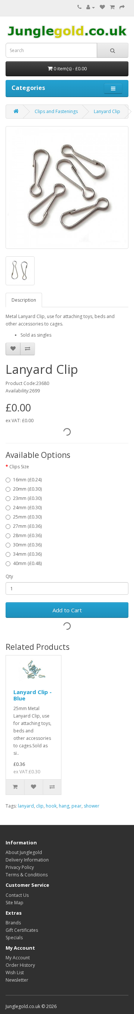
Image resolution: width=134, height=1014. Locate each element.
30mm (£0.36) (27, 545)
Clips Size (19, 466)
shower (91, 806)
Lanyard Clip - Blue (32, 695)
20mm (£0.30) (27, 489)
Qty (9, 576)
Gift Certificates (22, 930)
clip (40, 806)
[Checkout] (122, 7)
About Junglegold (24, 852)
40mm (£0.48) (27, 563)
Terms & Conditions (27, 875)
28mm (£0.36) (27, 535)
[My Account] (90, 7)
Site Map (14, 902)
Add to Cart (67, 610)
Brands (13, 923)
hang (64, 806)
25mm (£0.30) (27, 517)
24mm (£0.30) (27, 507)
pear (76, 806)
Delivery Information (27, 860)
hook (51, 806)
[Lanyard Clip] (67, 187)
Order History (20, 965)
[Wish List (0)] (102, 7)
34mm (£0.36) (27, 554)
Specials (14, 937)
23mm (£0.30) (27, 498)
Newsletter (17, 980)
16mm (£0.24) (27, 479)
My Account (18, 957)
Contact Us (17, 895)
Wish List (15, 972)
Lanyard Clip (107, 111)
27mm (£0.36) (27, 526)
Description (24, 300)
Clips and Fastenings (56, 111)
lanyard (26, 806)
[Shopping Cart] (112, 7)
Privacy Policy (20, 867)
